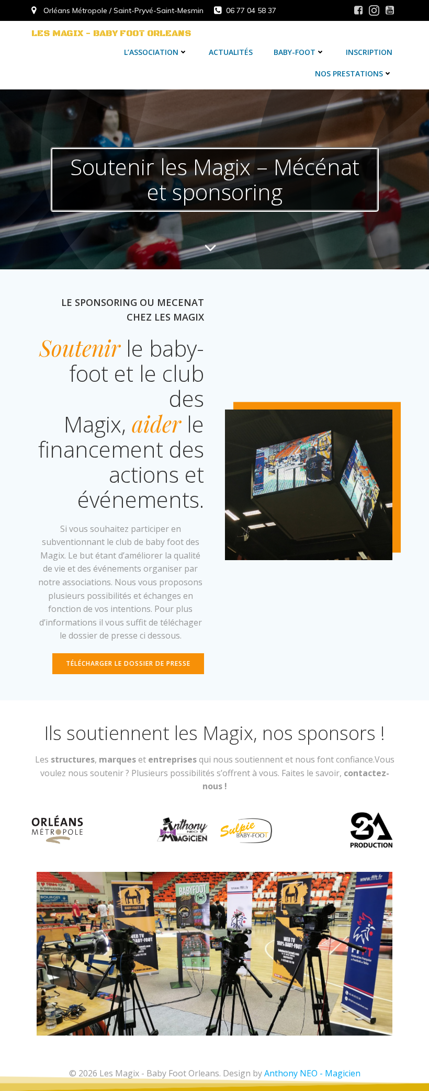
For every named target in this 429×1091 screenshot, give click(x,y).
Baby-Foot (294, 52)
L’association (151, 52)
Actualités (231, 52)
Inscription (369, 52)
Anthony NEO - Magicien (312, 1073)
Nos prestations (349, 73)
